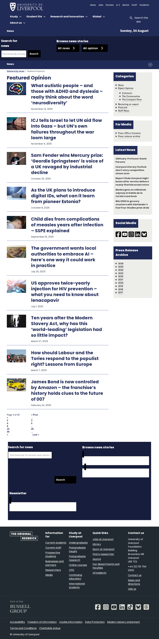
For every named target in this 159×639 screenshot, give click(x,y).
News (10, 31)
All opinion (90, 48)
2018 (120, 289)
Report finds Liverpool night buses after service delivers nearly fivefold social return (132, 181)
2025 (121, 266)
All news (64, 48)
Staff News (123, 110)
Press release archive (129, 136)
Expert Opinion (125, 88)
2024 (120, 270)
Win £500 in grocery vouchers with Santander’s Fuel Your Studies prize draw (132, 204)
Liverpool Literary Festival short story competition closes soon (131, 170)
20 (32, 429)
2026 (121, 263)
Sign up (18, 506)
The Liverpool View (132, 99)
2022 (120, 276)
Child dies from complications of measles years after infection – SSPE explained (67, 225)
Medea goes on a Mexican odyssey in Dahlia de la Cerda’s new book (131, 193)
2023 (120, 273)
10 (8, 429)
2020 (121, 283)
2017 (120, 292)
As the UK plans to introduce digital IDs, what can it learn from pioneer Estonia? (63, 196)
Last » (36, 434)
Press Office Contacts (129, 133)
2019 (120, 286)
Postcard (122, 107)
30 (8, 432)
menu (150, 65)
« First (34, 415)
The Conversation (131, 96)
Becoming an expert (128, 104)
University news (15, 71)
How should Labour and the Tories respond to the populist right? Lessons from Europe (65, 359)
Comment (127, 93)
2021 (120, 279)
